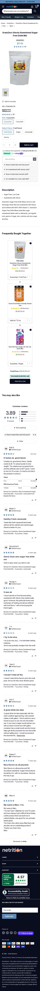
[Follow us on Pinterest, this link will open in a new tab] (11, 932)
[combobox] (17, 11)
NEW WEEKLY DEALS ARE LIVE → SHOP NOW (20, 1)
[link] (20, 46)
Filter (21, 441)
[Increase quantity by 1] (15, 144)
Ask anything (21, 428)
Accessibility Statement (30, 957)
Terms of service (16, 957)
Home (3, 23)
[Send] (34, 159)
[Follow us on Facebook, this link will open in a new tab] (3, 932)
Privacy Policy (6, 957)
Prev (4, 26)
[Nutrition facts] (6, 110)
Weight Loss (19, 17)
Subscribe (9, 916)
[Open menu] (3, 6)
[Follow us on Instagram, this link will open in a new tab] (7, 932)
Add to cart (28, 145)
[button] (32, 6)
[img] (5, 92)
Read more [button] (21, 735)
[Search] (35, 11)
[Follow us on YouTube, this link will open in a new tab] (15, 932)
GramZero (10, 23)
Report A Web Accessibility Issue (18, 898)
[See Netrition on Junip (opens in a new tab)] (25, 841)
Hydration (30, 17)
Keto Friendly (6, 17)
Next (11, 26)
